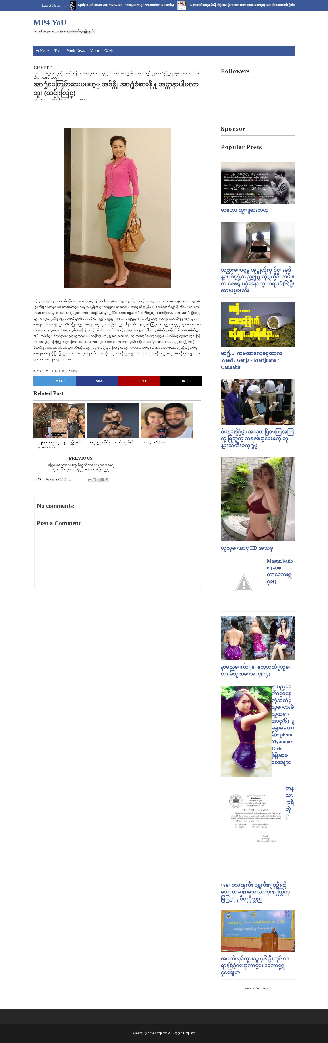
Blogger (265, 988)
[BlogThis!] (94, 480)
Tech (57, 50)
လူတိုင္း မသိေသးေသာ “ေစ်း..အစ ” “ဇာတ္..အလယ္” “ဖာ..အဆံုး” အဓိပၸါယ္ (104, 4)
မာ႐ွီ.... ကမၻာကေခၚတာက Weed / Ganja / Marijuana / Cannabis (251, 360)
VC (43, 99)
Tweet (59, 381)
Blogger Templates (183, 1033)
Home (44, 50)
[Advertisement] (141, 114)
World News (76, 50)
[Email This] (90, 480)
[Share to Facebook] (102, 480)
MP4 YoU (49, 22)
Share (101, 381)
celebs (84, 99)
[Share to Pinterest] (107, 480)
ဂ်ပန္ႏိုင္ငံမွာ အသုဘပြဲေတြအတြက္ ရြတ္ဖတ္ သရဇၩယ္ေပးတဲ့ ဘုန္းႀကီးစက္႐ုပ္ (257, 438)
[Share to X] (98, 480)
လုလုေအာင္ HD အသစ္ (247, 548)
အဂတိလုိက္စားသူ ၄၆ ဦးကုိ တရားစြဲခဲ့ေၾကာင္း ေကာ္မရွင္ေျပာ (255, 965)
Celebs (109, 50)
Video (94, 50)
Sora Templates (157, 1033)
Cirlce (186, 381)
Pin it (143, 381)
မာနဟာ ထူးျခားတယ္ (245, 210)
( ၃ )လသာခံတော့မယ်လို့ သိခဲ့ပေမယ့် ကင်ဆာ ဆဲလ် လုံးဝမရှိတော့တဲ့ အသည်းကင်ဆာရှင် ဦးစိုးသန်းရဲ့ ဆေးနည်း (228, 4)
